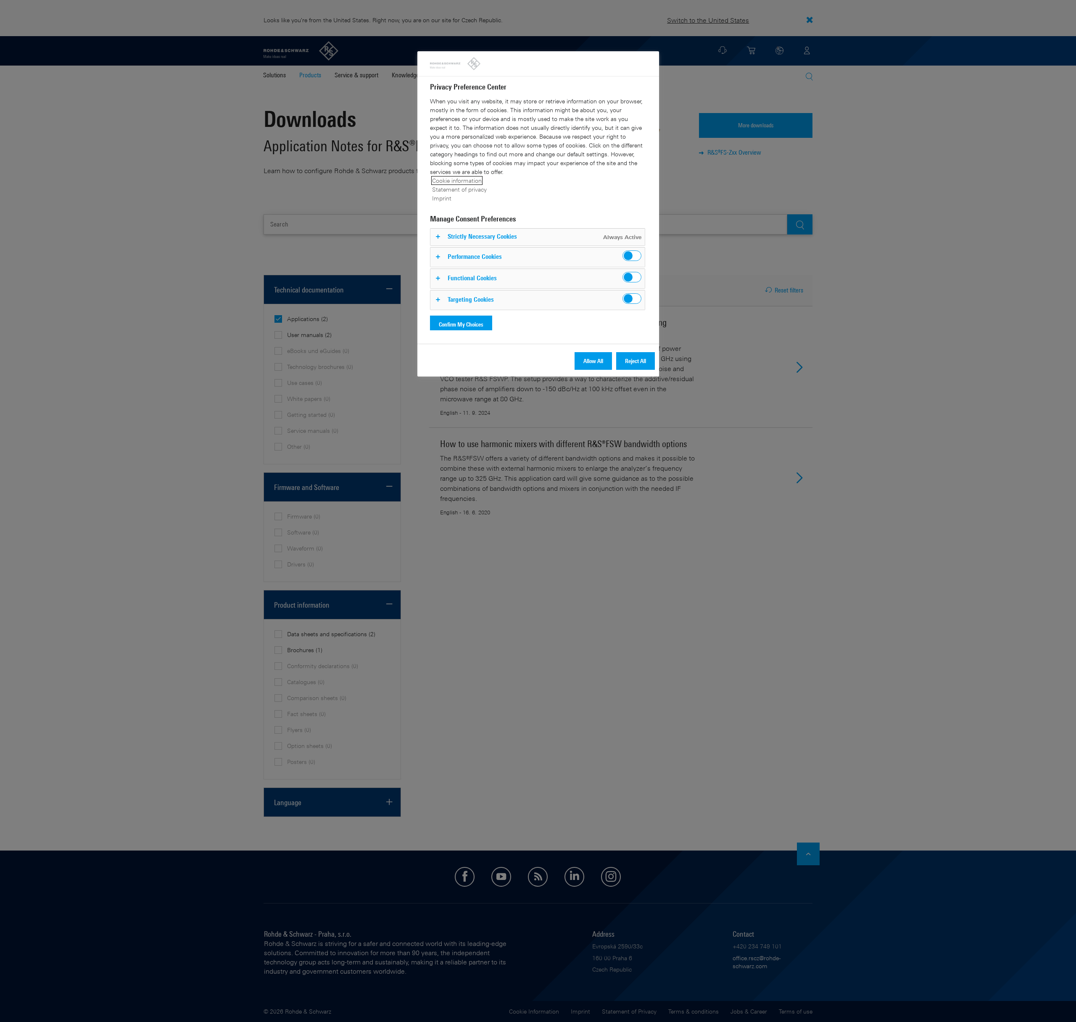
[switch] (631, 255)
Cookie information (457, 180)
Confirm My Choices (461, 324)
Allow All (593, 360)
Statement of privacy (459, 189)
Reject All (635, 360)
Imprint (441, 198)
